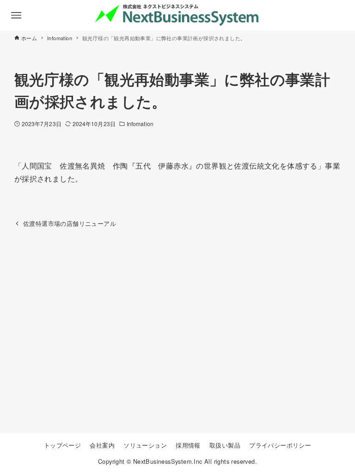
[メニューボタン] (16, 15)
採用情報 (188, 445)
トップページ (62, 445)
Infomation (140, 123)
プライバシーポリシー (280, 445)
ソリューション (145, 445)
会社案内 (102, 445)
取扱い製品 (224, 445)
